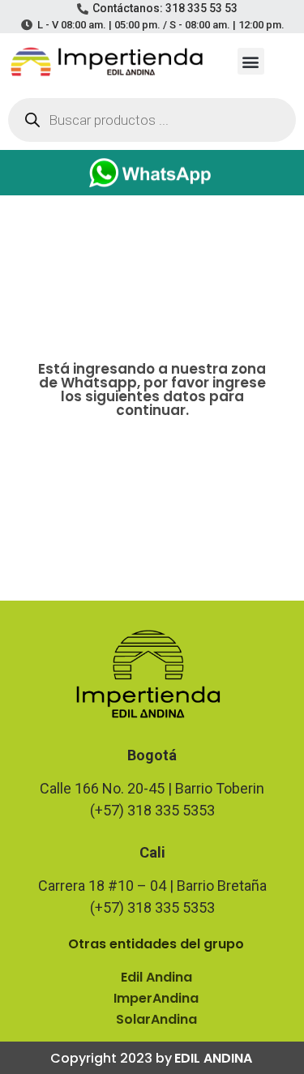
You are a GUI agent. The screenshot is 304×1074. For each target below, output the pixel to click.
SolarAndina (156, 1019)
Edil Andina (156, 977)
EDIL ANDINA (213, 1058)
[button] (251, 61)
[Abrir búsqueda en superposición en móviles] (152, 120)
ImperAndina (156, 998)
